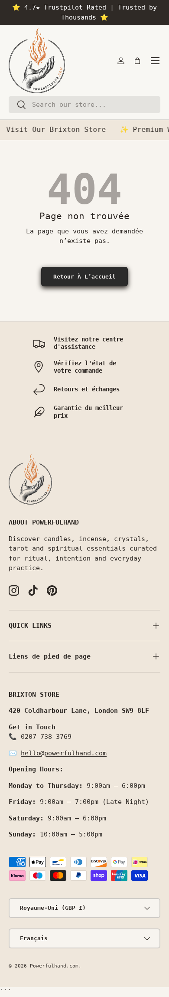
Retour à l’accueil (84, 276)
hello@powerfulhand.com (64, 753)
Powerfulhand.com (54, 966)
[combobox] (84, 104)
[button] (137, 60)
